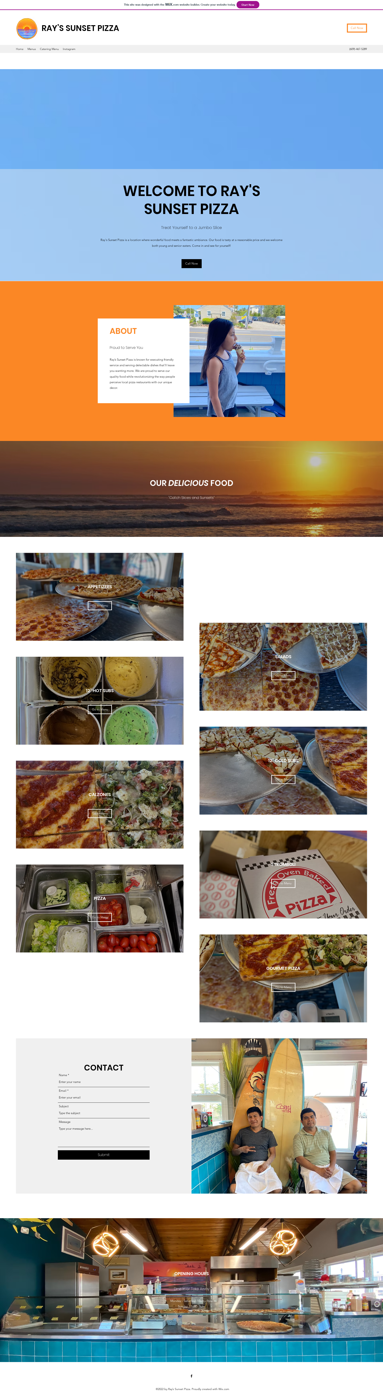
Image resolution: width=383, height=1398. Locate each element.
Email (62, 1090)
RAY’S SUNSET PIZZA (80, 28)
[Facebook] (191, 1376)
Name (63, 1075)
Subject (64, 1106)
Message (64, 1121)
